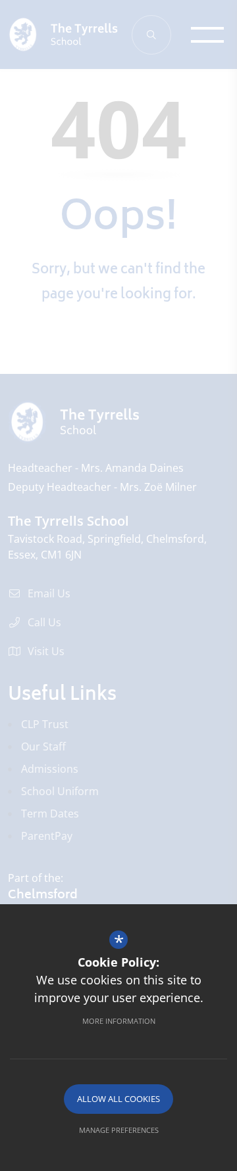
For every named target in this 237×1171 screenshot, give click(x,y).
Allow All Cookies (118, 1099)
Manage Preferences (119, 1130)
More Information (118, 1021)
